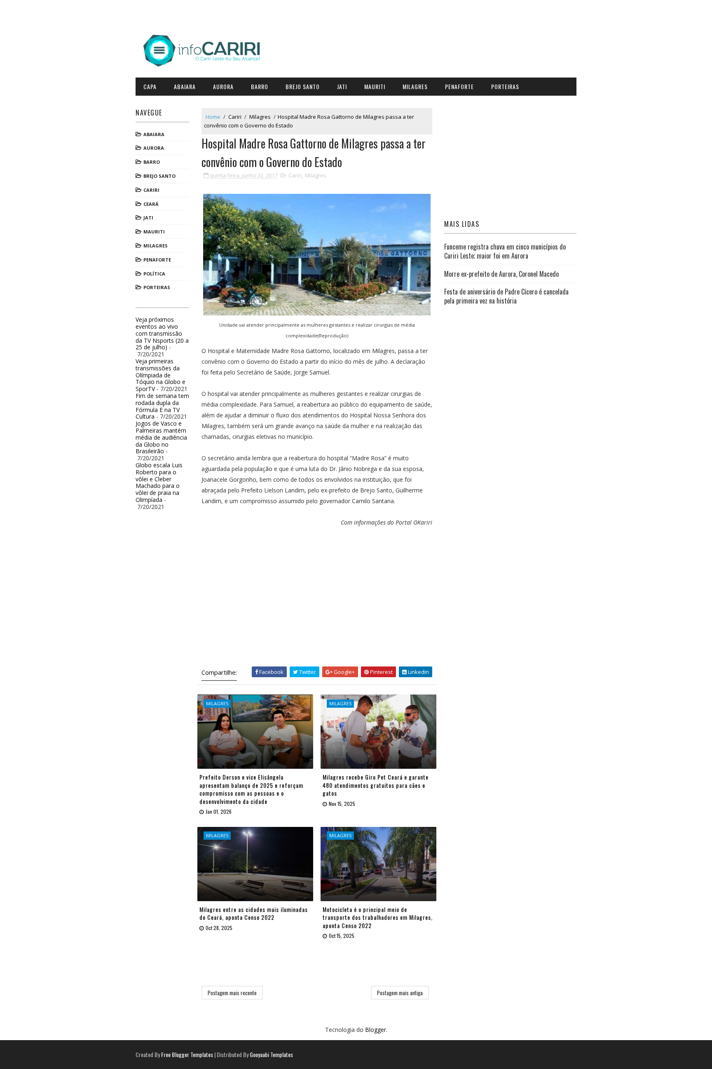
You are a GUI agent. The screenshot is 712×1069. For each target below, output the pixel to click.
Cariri (151, 190)
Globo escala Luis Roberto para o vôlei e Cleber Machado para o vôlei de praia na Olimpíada (159, 482)
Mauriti (374, 86)
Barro (259, 86)
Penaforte (459, 86)
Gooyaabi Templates (271, 1054)
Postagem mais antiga (400, 993)
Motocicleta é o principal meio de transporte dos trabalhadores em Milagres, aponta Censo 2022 (378, 917)
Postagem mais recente (232, 993)
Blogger (375, 1030)
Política (154, 274)
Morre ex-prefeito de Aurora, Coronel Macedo (501, 274)
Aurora (223, 86)
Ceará (151, 204)
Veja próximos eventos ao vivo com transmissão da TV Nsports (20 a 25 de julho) (162, 333)
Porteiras (505, 86)
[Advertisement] (316, 596)
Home (213, 116)
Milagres (415, 86)
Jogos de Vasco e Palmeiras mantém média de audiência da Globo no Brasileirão (161, 437)
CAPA (150, 86)
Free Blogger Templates (187, 1054)
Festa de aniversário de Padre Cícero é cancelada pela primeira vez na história (506, 296)
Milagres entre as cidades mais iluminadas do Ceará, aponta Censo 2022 (253, 913)
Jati (342, 86)
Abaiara (185, 86)
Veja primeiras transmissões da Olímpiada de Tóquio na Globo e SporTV (160, 375)
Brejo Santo (303, 86)
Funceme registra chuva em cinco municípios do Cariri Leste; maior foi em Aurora (505, 251)
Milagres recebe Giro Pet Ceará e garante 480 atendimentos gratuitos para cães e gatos (376, 784)
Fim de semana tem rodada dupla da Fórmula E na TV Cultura (162, 406)
